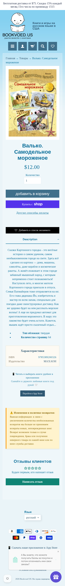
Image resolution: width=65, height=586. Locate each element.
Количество (33, 175)
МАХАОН (50, 361)
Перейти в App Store (32, 393)
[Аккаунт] (22, 46)
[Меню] (12, 46)
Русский (31, 517)
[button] (32, 239)
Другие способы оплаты (32, 212)
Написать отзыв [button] (32, 481)
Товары (23, 58)
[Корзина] (32, 46)
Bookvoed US (25, 579)
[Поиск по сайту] (42, 46)
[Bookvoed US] (18, 26)
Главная (10, 58)
